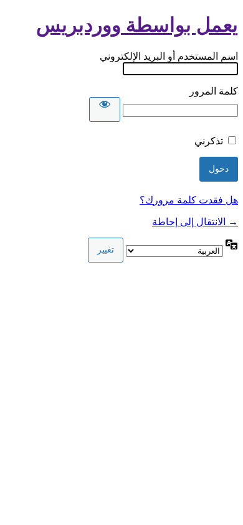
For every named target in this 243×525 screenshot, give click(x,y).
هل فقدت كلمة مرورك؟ (189, 200)
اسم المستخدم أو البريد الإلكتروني (169, 56)
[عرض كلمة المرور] (104, 109)
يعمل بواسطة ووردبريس (137, 25)
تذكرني (208, 141)
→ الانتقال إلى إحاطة (195, 221)
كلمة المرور (213, 91)
